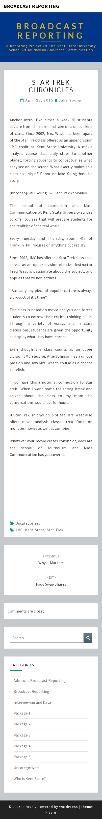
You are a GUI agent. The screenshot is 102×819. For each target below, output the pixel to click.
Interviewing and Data (32, 702)
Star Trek (55, 529)
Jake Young (70, 100)
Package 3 (22, 735)
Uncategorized (27, 523)
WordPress (68, 806)
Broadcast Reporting (31, 6)
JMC (19, 529)
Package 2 (22, 723)
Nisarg (51, 812)
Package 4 (22, 745)
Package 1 (22, 713)
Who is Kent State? (30, 778)
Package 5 (22, 756)
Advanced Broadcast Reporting (40, 680)
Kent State (34, 529)
